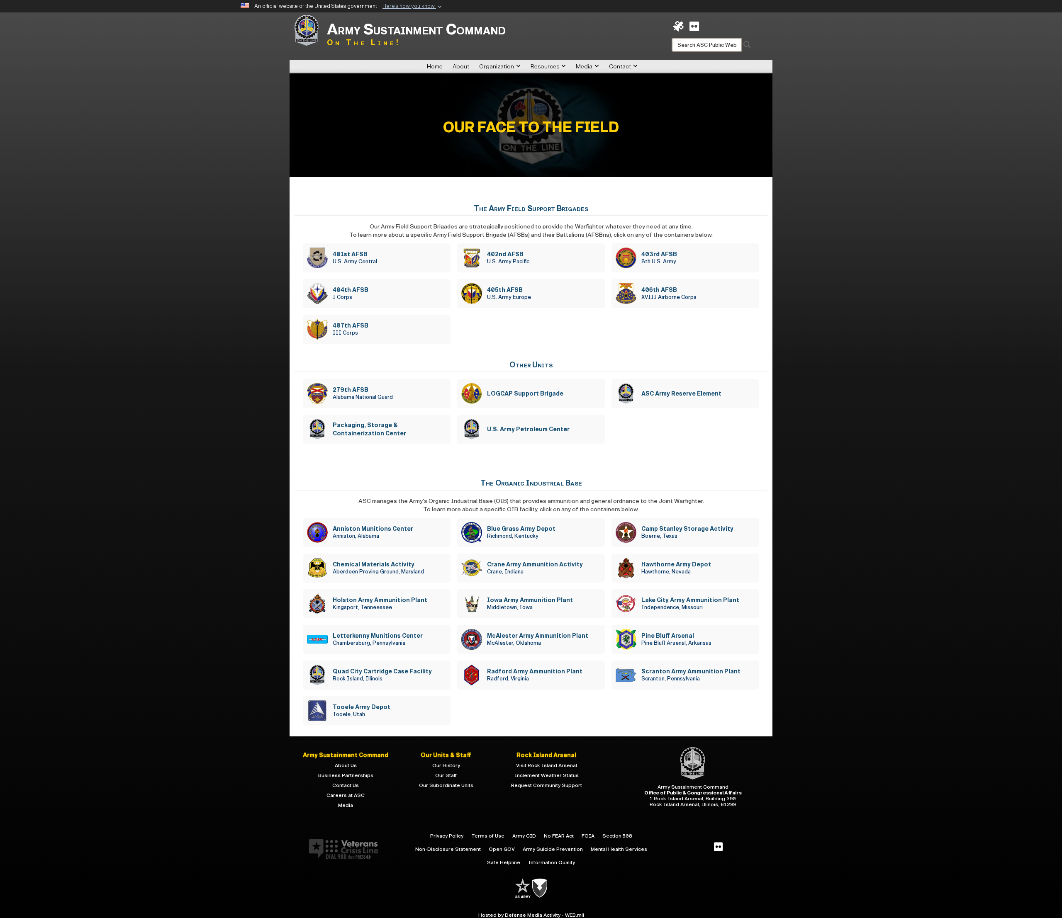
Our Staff (446, 775)
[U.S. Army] (523, 888)
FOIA (588, 836)
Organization (496, 66)
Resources (545, 66)
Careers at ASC (345, 795)
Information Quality (551, 862)
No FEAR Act (559, 836)
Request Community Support (546, 785)
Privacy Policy (446, 836)
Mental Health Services (619, 849)
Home (435, 66)
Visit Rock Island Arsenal (546, 765)
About (461, 66)
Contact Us (345, 785)
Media (584, 66)
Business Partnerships (345, 775)
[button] (412, 6)
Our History (446, 765)
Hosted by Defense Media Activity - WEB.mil (531, 915)
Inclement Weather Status (546, 775)
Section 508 (617, 836)
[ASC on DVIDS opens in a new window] (678, 25)
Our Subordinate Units (446, 785)
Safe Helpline (503, 862)
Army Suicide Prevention (553, 849)
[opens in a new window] (694, 25)
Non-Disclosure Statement (448, 849)
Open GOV (502, 849)
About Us (346, 765)
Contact (620, 66)
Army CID (524, 836)
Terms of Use (487, 836)
